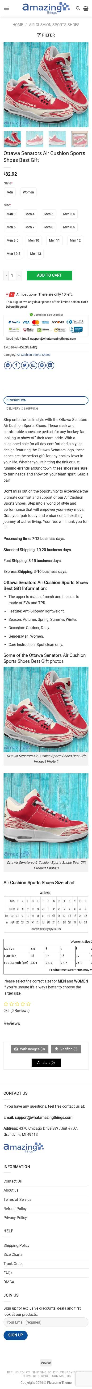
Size (7, 205)
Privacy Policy (15, 1217)
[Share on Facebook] (16, 365)
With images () (32, 1049)
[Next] (81, 84)
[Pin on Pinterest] (42, 365)
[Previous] (11, 84)
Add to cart (49, 275)
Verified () (68, 1049)
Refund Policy (15, 1208)
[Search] (78, 8)
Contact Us (13, 1181)
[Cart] (85, 8)
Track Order (13, 1263)
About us (11, 1190)
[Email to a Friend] (33, 365)
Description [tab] (16, 400)
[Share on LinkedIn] (50, 365)
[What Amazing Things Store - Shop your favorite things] (46, 8)
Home (18, 25)
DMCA (9, 1282)
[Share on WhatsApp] (8, 365)
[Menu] (6, 8)
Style (8, 183)
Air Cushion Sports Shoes (54, 25)
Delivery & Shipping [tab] (22, 408)
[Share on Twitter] (25, 365)
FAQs (8, 1273)
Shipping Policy (16, 1245)
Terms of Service (17, 1199)
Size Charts (13, 1254)
